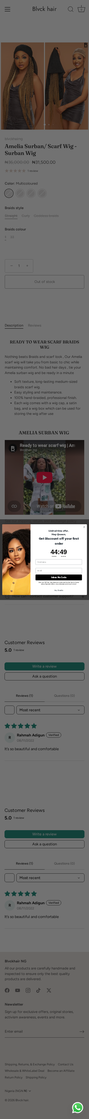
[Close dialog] (84, 527)
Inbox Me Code (58, 577)
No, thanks (58, 590)
